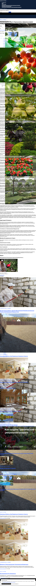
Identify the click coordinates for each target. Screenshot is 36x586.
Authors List (4, 2)
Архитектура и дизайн (7, 27)
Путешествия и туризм (8, 31)
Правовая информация (6, 6)
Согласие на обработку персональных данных (11, 7)
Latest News (4, 4)
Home (2, 3)
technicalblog (3, 30)
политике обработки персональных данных (9, 582)
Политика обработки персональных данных (11, 5)
